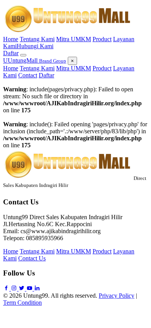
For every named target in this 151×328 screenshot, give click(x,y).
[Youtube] (30, 288)
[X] (22, 288)
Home (10, 39)
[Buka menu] (23, 55)
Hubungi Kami (35, 46)
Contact (27, 75)
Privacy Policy (116, 295)
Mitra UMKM (73, 39)
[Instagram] (15, 288)
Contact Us (32, 258)
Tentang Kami (37, 39)
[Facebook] (7, 288)
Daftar (11, 53)
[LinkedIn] (37, 288)
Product (102, 39)
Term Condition (22, 302)
